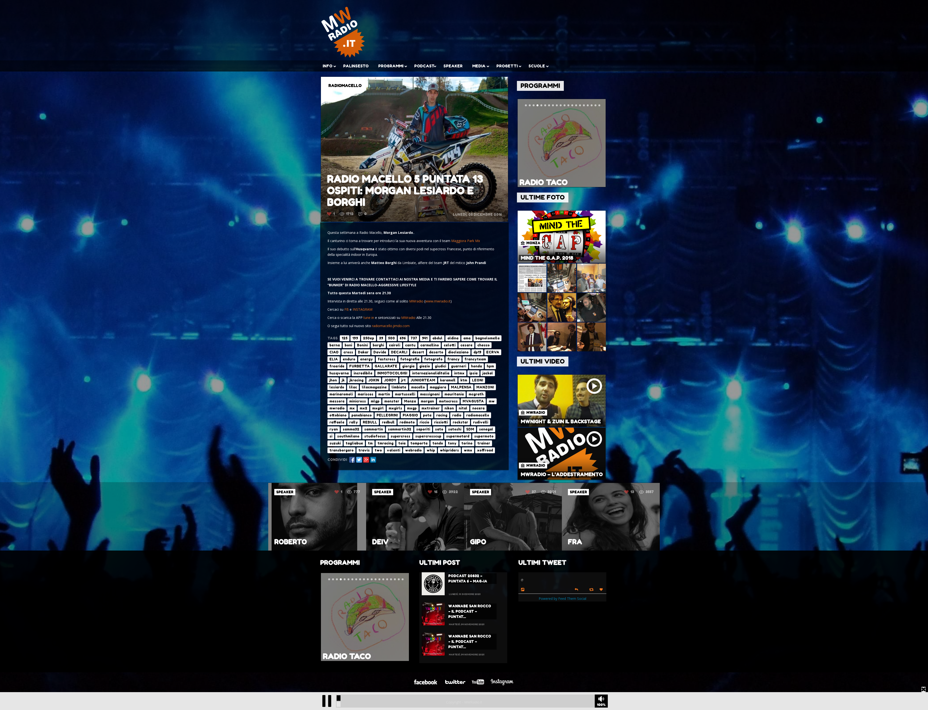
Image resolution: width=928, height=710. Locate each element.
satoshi (454, 429)
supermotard (457, 436)
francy (453, 359)
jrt (403, 380)
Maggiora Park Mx (465, 240)
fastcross (386, 359)
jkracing (356, 380)
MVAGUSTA (473, 401)
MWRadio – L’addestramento (562, 474)
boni (348, 345)
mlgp (375, 401)
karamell (448, 380)
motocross (448, 401)
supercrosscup (428, 436)
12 (632, 492)
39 (381, 338)
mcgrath (476, 394)
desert (418, 352)
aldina (452, 338)
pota (427, 415)
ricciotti (441, 422)
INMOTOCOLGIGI (392, 373)
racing (441, 415)
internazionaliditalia (430, 373)
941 (425, 338)
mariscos (365, 394)
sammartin (373, 429)
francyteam (475, 359)
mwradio (337, 408)
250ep (368, 338)
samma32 (351, 429)
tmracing (385, 443)
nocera (478, 408)
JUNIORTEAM (423, 380)
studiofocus (375, 436)
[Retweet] (592, 589)
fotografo (433, 359)
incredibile (363, 373)
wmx (468, 450)
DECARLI (399, 352)
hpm (490, 366)
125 (345, 338)
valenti (393, 450)
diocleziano (458, 352)
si (330, 436)
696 (403, 338)
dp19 (477, 352)
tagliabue (354, 443)
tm (370, 443)
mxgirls (395, 408)
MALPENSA (461, 387)
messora (336, 401)
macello (418, 387)
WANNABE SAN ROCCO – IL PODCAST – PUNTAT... (469, 611)
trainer (483, 443)
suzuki (335, 443)
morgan (427, 401)
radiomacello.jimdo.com (391, 325)
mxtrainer (430, 408)
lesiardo (336, 387)
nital (463, 408)
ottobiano (338, 415)
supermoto (483, 436)
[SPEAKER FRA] (415, 549)
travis (364, 450)
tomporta (419, 443)
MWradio (416, 301)
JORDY (390, 380)
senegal (486, 429)
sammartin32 (399, 429)
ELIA (333, 359)
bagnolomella (487, 338)
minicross (357, 401)
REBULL (370, 422)
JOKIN (373, 380)
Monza (410, 401)
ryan (333, 429)
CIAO (334, 352)
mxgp (412, 408)
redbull (388, 422)
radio (456, 415)
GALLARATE (386, 366)
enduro (349, 359)
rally (353, 422)
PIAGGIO (410, 415)
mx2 (363, 408)
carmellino (429, 345)
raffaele (336, 422)
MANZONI (485, 387)
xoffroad (485, 450)
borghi (378, 345)
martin (384, 394)
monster (391, 401)
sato (439, 429)
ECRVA (492, 352)
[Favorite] (602, 589)
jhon (333, 380)
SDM (470, 429)
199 (355, 338)
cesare (466, 345)
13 (436, 492)
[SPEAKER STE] (611, 549)
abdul (437, 338)
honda (476, 366)
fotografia (409, 359)
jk (343, 380)
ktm (463, 380)
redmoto (407, 422)
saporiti (423, 429)
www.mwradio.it (437, 301)
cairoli (394, 345)
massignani (430, 394)
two (378, 450)
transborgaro (341, 450)
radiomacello (477, 415)
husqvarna (339, 373)
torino (466, 443)
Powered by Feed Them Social (562, 598)
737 (414, 338)
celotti (450, 345)
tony (452, 443)
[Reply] (576, 589)
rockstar (460, 422)
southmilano (348, 436)
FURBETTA (359, 366)
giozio (424, 366)
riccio (424, 422)
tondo (437, 443)
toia (402, 443)
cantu (410, 345)
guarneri (458, 366)
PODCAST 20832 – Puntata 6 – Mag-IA (467, 578)
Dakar (363, 352)
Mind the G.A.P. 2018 (547, 258)
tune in (368, 317)
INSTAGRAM (362, 309)
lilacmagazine (374, 387)
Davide (379, 352)
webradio (413, 450)
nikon (449, 408)
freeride (336, 366)
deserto (436, 352)
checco (483, 345)
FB (346, 309)
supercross (400, 436)
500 (391, 338)
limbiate (399, 387)
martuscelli (405, 394)
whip (431, 450)
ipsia (473, 373)
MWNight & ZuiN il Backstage (561, 421)
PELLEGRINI (387, 415)
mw (492, 401)
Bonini (362, 345)
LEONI (477, 380)
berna (334, 345)
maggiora (438, 387)
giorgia (408, 366)
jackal (487, 373)
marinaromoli (341, 394)
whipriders (449, 450)
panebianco (361, 415)
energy (366, 359)
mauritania (454, 394)
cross (348, 352)
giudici (440, 366)
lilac (353, 387)
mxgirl (378, 408)
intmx (459, 373)
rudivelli (480, 422)
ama (467, 338)
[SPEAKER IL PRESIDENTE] (513, 549)
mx (352, 408)
